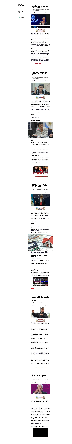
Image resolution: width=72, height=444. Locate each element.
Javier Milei (38, 100)
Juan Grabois (32, 323)
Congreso (40, 212)
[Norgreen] (21, 17)
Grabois (43, 328)
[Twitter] (20, 7)
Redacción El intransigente (35, 12)
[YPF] (40, 27)
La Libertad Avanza (42, 176)
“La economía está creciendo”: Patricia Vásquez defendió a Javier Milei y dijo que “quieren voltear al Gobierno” (21, 12)
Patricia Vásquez (46, 176)
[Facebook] (19, 7)
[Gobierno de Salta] (40, 31)
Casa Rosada (33, 260)
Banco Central (45, 157)
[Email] (24, 7)
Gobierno (36, 176)
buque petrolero (33, 324)
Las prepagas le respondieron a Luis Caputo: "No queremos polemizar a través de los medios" (21, 5)
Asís (34, 401)
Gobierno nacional (40, 34)
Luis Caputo (44, 32)
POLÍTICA (18, 10)
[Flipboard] (22, 7)
